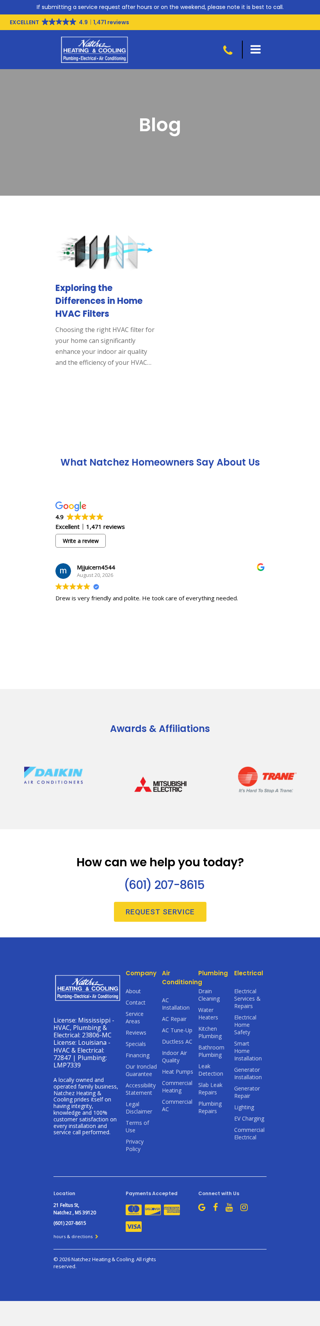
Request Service (160, 911)
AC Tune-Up (177, 1030)
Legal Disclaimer (139, 1107)
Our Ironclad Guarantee (141, 1070)
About (133, 991)
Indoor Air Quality (174, 1056)
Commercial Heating (177, 1086)
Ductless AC (177, 1041)
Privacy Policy (135, 1145)
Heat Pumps (177, 1071)
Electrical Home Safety (245, 1025)
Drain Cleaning (209, 994)
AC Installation (176, 1003)
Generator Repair (247, 1092)
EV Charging (249, 1118)
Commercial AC (177, 1105)
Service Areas (135, 1017)
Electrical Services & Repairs (247, 998)
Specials (136, 1044)
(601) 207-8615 (164, 884)
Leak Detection (210, 1069)
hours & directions (73, 1236)
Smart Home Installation (248, 1051)
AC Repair (174, 1019)
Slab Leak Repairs (210, 1088)
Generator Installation (248, 1073)
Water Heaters (208, 1013)
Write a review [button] (81, 540)
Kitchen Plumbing (210, 1032)
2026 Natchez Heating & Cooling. (97, 1259)
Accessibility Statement (141, 1089)
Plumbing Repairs (210, 1107)
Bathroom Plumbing (211, 1051)
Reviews (136, 1032)
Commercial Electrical (249, 1133)
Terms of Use (137, 1126)
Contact (136, 1002)
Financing (137, 1055)
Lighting (244, 1107)
